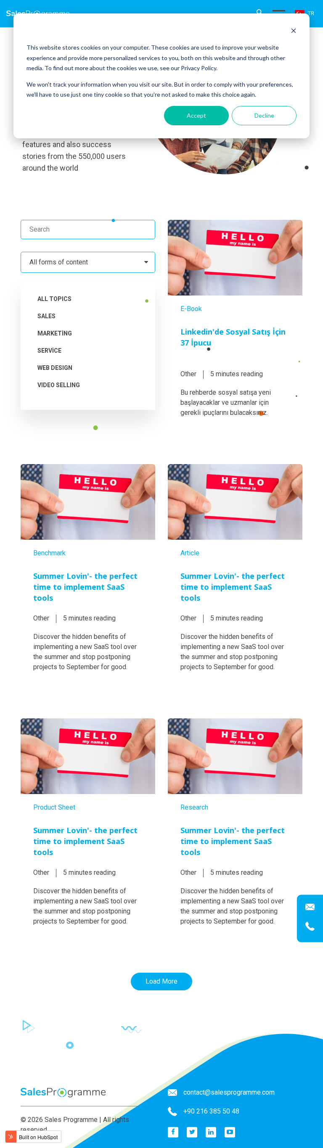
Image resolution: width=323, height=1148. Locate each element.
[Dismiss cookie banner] (294, 31)
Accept (196, 115)
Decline (264, 115)
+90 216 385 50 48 (211, 1111)
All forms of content (58, 262)
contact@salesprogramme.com (229, 1092)
